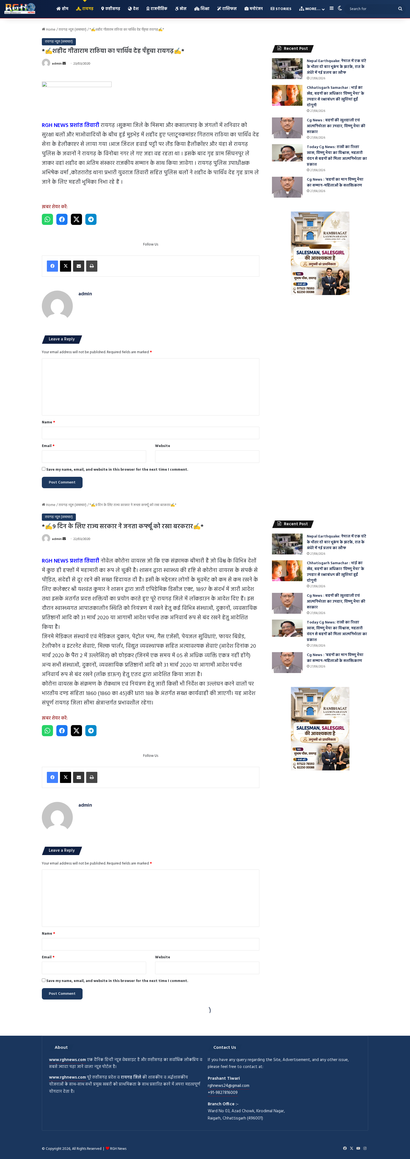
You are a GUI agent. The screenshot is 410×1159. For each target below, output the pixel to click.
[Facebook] (52, 266)
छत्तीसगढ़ (112, 9)
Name (48, 422)
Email (48, 446)
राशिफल (229, 9)
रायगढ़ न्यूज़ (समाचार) (72, 30)
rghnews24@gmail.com (228, 1085)
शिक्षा (204, 9)
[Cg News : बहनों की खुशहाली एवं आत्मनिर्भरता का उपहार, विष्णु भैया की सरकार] (287, 127)
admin (57, 64)
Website (162, 446)
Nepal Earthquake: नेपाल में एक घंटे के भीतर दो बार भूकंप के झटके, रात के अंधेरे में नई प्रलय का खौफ (336, 67)
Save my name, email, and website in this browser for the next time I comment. (117, 470)
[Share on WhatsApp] (47, 219)
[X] (65, 266)
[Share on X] (76, 219)
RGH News (118, 1149)
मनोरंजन (256, 9)
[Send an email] (64, 64)
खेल (183, 9)
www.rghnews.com (67, 1060)
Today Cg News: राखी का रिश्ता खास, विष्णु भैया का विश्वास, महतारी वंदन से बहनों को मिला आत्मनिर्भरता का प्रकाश (337, 156)
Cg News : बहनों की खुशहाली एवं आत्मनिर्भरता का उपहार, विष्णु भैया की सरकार (336, 126)
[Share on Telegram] (91, 219)
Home (50, 30)
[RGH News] (19, 8)
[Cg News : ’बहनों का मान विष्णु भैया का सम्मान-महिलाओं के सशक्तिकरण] (287, 187)
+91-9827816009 (223, 1092)
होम (64, 9)
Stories (282, 9)
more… (312, 9)
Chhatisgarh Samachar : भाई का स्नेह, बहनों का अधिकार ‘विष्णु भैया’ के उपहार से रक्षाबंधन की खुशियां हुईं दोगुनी (335, 97)
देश (135, 9)
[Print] (91, 266)
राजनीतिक (158, 9)
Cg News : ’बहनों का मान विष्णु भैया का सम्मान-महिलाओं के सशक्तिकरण (335, 182)
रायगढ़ (87, 9)
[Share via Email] (78, 266)
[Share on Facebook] (61, 219)
